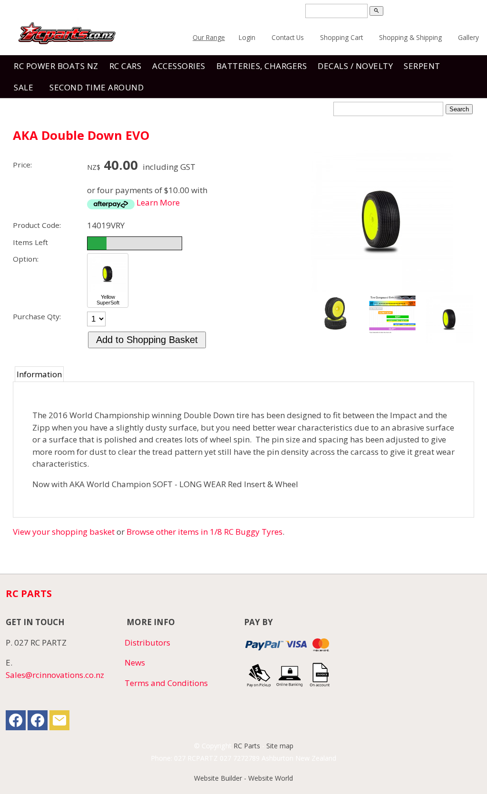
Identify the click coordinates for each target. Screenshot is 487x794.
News (135, 662)
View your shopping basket (64, 531)
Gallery (468, 37)
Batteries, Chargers (261, 65)
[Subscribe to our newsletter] (59, 722)
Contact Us (288, 37)
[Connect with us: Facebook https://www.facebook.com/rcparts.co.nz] (16, 722)
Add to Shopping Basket (147, 339)
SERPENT (422, 65)
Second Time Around (96, 87)
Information (39, 374)
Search (459, 109)
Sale (23, 87)
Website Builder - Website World (243, 778)
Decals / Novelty (355, 65)
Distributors (147, 642)
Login (247, 37)
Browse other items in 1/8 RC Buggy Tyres (204, 531)
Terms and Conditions (166, 682)
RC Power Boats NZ (56, 65)
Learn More (158, 202)
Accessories (178, 65)
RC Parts (247, 745)
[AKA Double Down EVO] (382, 289)
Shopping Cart (341, 37)
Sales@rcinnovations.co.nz (55, 674)
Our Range (209, 37)
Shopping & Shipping (410, 37)
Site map (279, 745)
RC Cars (125, 65)
